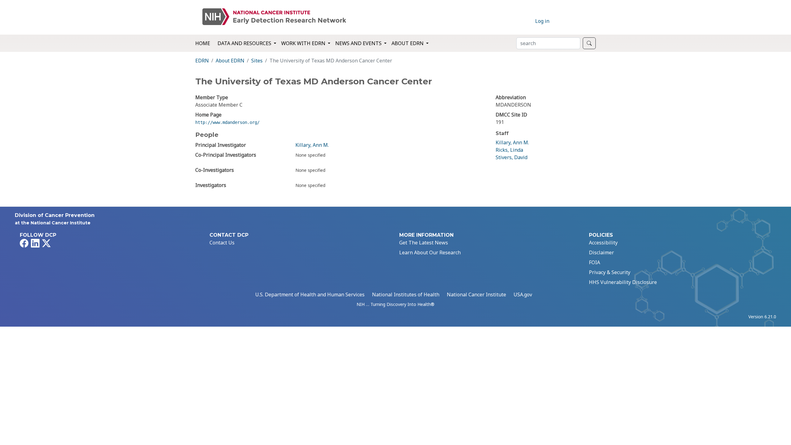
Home (202, 43)
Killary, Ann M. (312, 145)
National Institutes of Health (405, 294)
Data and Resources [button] (245, 43)
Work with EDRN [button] (304, 43)
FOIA (594, 262)
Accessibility (603, 242)
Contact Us (222, 242)
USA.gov (523, 294)
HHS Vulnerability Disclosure (623, 282)
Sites (257, 60)
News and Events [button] (359, 43)
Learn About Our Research (430, 252)
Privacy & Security (609, 272)
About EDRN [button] (408, 43)
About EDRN (230, 60)
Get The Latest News (423, 242)
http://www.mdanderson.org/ (227, 122)
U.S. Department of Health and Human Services (310, 294)
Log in (542, 21)
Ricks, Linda (509, 149)
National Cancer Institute (476, 294)
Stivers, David (511, 157)
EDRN (202, 60)
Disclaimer (601, 252)
